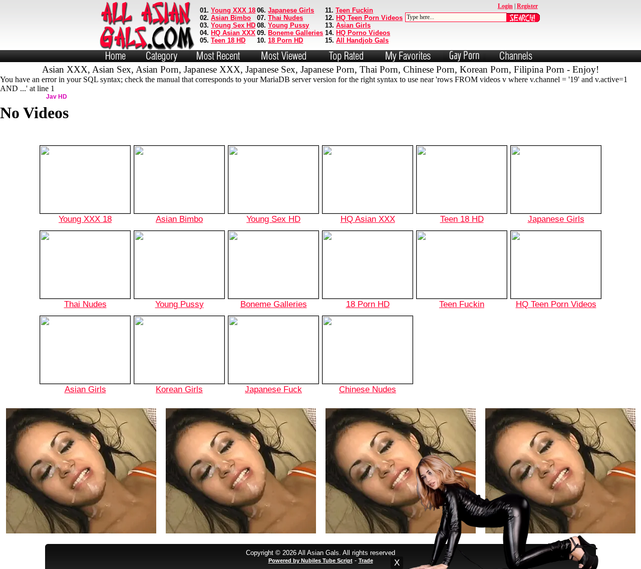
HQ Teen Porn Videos (369, 18)
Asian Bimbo (231, 18)
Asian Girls (353, 25)
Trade (366, 560)
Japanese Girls (291, 10)
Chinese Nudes (367, 389)
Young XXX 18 (233, 10)
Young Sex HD (233, 25)
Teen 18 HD (228, 40)
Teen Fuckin (354, 10)
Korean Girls (179, 389)
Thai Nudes (285, 18)
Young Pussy (288, 25)
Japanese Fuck (273, 389)
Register (527, 6)
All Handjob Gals (362, 40)
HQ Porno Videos (363, 33)
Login (505, 6)
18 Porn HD (285, 40)
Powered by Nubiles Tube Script (310, 560)
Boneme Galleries (295, 33)
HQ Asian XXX (233, 33)
